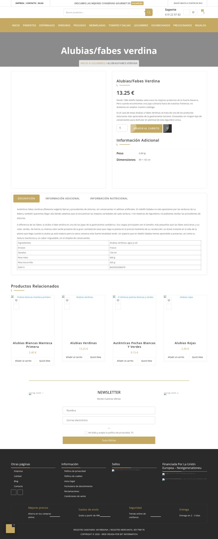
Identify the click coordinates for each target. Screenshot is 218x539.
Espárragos (47, 25)
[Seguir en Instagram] (20, 492)
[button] (167, 128)
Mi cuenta (186, 12)
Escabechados (160, 25)
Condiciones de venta (75, 496)
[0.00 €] (200, 12)
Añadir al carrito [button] (23, 360)
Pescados (80, 25)
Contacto (31, 3)
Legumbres (141, 25)
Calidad (18, 476)
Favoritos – (193, 12)
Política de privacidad (75, 471)
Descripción (26, 198)
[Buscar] (149, 12)
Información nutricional (109, 198)
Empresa (20, 3)
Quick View (44, 360)
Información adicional (63, 198)
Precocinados (182, 25)
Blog (40, 3)
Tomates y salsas (120, 25)
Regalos (200, 25)
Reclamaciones (71, 491)
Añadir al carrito (146, 128)
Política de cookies (73, 476)
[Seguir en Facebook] (13, 492)
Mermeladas (97, 25)
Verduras (64, 25)
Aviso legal (69, 481)
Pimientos (29, 25)
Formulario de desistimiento (78, 486)
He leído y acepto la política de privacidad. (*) (110, 432)
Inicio (16, 25)
